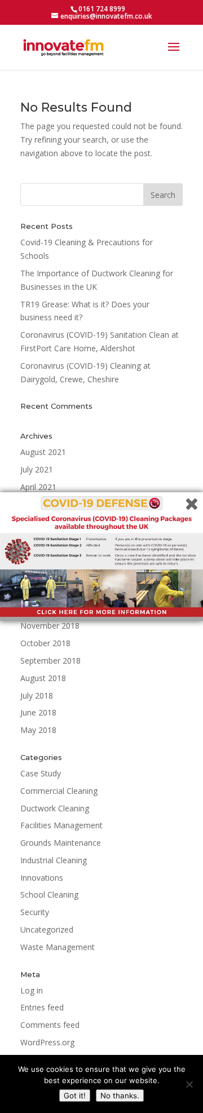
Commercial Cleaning (59, 790)
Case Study (40, 773)
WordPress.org (47, 1042)
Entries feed (42, 1007)
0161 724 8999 (101, 9)
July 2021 (36, 469)
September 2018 (50, 660)
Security (34, 912)
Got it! (75, 1095)
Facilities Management (61, 825)
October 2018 (45, 643)
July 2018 (36, 695)
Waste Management (57, 947)
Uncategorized (46, 929)
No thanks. (119, 1095)
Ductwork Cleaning (54, 808)
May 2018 (38, 730)
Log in (31, 990)
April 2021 (38, 487)
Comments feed (50, 1024)
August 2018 (43, 678)
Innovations (41, 877)
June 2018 (38, 712)
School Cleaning (49, 894)
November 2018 (50, 625)
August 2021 (43, 452)
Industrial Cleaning (53, 860)
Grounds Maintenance (60, 842)
